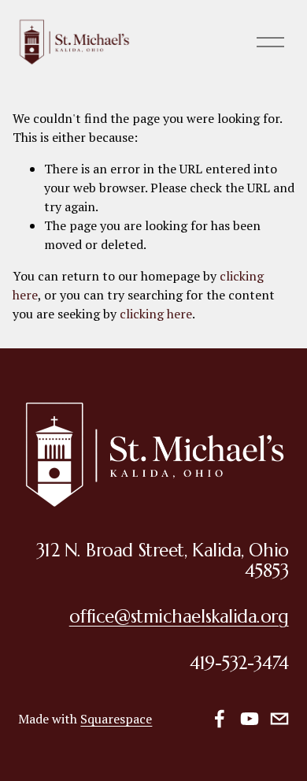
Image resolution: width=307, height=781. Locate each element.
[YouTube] (249, 718)
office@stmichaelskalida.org (179, 616)
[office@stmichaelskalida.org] (279, 718)
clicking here (156, 313)
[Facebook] (219, 718)
